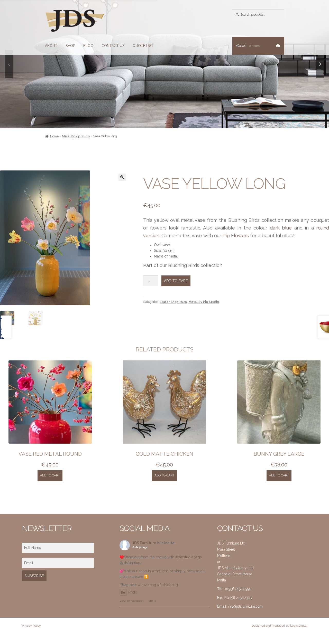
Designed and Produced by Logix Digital (279, 625)
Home (54, 136)
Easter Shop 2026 (173, 302)
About (51, 46)
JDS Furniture (144, 543)
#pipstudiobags (188, 557)
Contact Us (113, 46)
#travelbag (147, 585)
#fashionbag (167, 585)
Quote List (143, 46)
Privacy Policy (31, 625)
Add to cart (176, 281)
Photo (132, 592)
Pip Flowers (236, 235)
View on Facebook (131, 601)
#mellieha (160, 571)
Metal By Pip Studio (76, 136)
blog (88, 46)
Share (152, 601)
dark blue (281, 228)
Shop (70, 46)
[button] (122, 177)
